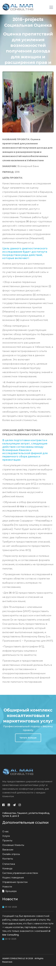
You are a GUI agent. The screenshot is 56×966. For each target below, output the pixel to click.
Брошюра (10, 891)
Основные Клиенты (13, 845)
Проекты (7, 840)
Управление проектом (15, 882)
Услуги (6, 836)
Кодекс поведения (13, 877)
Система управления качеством (20, 873)
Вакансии (7, 849)
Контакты (7, 858)
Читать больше (28, 737)
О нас (5, 831)
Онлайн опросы (11, 854)
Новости (7, 886)
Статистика (8, 864)
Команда (7, 868)
